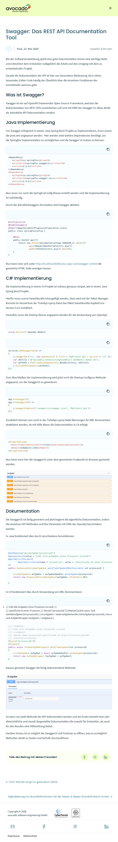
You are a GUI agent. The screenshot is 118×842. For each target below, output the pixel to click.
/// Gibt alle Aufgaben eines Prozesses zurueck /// (31, 606)
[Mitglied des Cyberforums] (61, 813)
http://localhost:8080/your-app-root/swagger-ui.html (66, 263)
